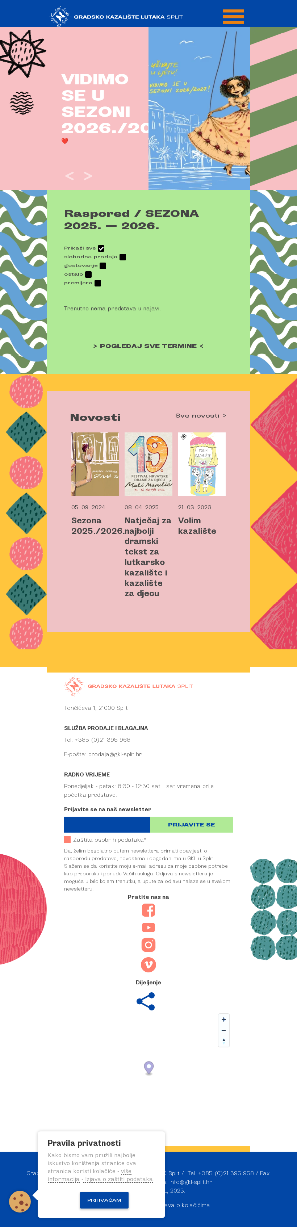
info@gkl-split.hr (191, 1182)
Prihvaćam (104, 1200)
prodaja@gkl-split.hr (115, 754)
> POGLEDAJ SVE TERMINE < (148, 346)
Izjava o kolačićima (184, 1205)
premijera (78, 282)
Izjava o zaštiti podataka (118, 1179)
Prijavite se (191, 825)
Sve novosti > (201, 416)
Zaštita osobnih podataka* (109, 840)
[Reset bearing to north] (223, 1041)
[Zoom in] (223, 1019)
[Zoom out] (223, 1030)
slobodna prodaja (91, 256)
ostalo (73, 274)
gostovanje (81, 265)
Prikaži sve (80, 248)
